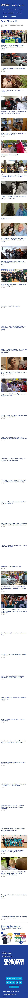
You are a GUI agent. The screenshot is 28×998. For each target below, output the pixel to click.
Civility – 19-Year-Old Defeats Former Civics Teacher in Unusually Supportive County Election (14, 437)
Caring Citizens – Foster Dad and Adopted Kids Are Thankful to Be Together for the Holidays (13, 481)
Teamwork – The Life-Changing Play (10, 306)
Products (5, 16)
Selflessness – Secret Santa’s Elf (9, 155)
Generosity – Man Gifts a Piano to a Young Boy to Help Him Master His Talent (14, 416)
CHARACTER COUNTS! (8, 13)
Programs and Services (8, 994)
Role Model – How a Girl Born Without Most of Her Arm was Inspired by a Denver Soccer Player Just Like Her (14, 611)
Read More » (3, 71)
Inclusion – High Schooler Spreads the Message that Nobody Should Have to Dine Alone (14, 175)
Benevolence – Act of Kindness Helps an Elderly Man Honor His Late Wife (13, 373)
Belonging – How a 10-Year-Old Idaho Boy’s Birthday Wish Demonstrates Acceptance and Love (13, 263)
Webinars (13, 16)
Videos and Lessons (8, 10)
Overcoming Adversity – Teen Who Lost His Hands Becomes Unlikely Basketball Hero (12, 851)
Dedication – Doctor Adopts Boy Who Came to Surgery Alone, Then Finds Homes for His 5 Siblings (13, 327)
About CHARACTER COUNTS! (10, 991)
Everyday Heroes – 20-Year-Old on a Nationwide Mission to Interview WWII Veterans (14, 112)
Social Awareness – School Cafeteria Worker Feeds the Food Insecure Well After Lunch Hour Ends (13, 588)
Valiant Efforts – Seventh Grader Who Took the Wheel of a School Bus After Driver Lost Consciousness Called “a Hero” (13, 873)
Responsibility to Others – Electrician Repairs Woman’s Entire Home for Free (13, 829)
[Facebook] (7, 982)
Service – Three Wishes (7, 218)
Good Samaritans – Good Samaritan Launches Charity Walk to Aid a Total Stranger (13, 784)
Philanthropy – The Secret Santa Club (11, 566)
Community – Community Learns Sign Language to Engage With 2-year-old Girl (14, 917)
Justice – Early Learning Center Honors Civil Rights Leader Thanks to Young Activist (12, 676)
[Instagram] (13, 982)
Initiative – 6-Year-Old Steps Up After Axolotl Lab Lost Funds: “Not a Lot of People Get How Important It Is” (14, 351)
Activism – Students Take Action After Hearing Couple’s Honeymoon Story (13, 197)
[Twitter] (10, 982)
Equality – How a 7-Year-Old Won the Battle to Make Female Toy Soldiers (13, 763)
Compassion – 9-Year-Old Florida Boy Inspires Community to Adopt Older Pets (13, 459)
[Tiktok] (17, 982)
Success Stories (19, 10)
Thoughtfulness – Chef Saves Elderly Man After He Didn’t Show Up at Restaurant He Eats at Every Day (13, 240)
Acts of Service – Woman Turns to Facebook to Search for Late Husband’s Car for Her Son (13, 741)
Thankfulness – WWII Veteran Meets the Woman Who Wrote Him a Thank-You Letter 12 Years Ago (14, 524)
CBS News (18, 13)
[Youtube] (20, 982)
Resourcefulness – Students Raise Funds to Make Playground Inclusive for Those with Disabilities (12, 47)
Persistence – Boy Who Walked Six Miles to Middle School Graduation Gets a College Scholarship (12, 807)
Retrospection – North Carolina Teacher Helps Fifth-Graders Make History (13, 134)
